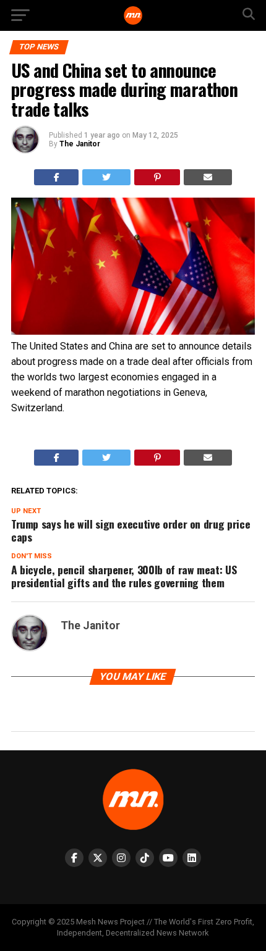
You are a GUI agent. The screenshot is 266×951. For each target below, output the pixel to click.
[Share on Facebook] (56, 177)
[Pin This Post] (157, 177)
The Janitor (79, 144)
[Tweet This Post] (106, 177)
